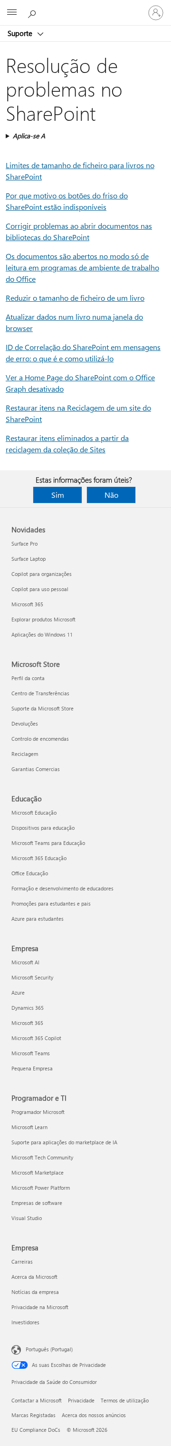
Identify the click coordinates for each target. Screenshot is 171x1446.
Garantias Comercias (35, 768)
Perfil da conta (28, 678)
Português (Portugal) (49, 1349)
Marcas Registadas (33, 1415)
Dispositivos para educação (43, 827)
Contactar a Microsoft (36, 1400)
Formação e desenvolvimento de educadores (62, 888)
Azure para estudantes (37, 918)
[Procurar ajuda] (33, 12)
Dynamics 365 (27, 1007)
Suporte (21, 33)
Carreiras (22, 1261)
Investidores (25, 1322)
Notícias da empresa (35, 1291)
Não (111, 495)
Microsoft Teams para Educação (48, 842)
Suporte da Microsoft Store (42, 708)
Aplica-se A (29, 135)
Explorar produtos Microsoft (43, 619)
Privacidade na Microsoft (39, 1307)
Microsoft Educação (34, 812)
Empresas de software (36, 1202)
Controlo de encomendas (40, 738)
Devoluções (24, 723)
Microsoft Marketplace (37, 1172)
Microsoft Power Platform (40, 1187)
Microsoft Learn (29, 1127)
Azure (18, 992)
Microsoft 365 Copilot (36, 1038)
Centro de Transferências (40, 693)
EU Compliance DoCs (35, 1429)
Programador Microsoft (38, 1111)
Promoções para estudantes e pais (51, 903)
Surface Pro (24, 543)
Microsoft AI (25, 962)
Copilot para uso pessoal (39, 589)
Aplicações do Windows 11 (42, 634)
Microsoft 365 (27, 604)
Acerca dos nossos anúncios (94, 1415)
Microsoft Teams (30, 1053)
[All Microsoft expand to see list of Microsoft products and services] (11, 12)
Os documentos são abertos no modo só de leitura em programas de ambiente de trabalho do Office (82, 267)
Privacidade (81, 1400)
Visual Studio (26, 1217)
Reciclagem (24, 753)
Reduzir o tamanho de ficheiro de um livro (75, 298)
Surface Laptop (28, 558)
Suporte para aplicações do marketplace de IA (64, 1142)
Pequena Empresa (32, 1068)
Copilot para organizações (41, 573)
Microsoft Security (32, 977)
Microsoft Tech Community (42, 1157)
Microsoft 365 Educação (38, 858)
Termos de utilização (125, 1400)
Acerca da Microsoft (34, 1276)
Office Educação (29, 873)
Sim (57, 495)
